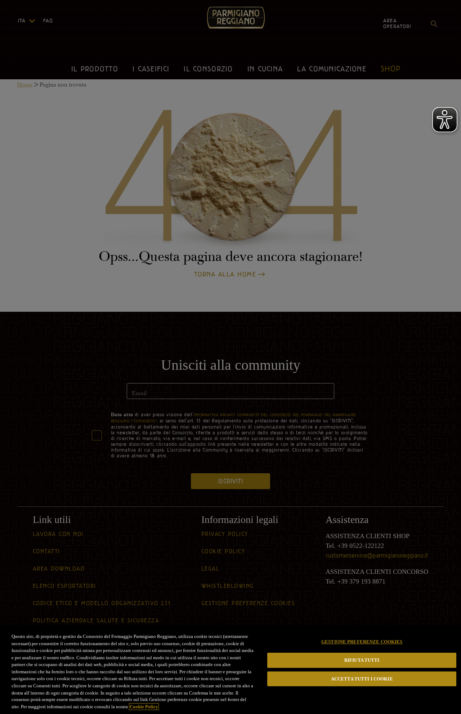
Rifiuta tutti (362, 660)
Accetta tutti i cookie (362, 679)
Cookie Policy (144, 706)
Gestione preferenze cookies (362, 641)
